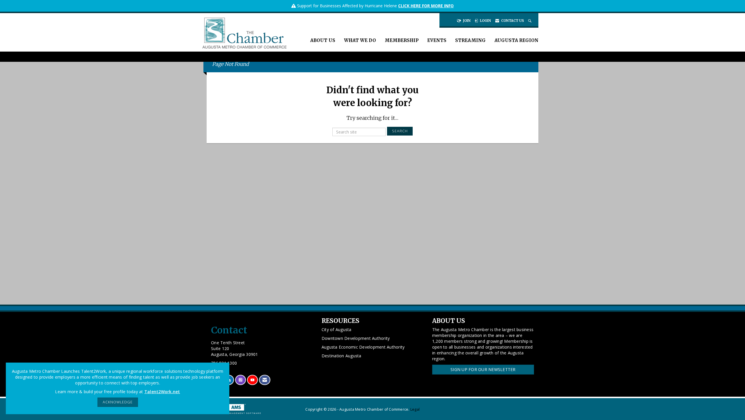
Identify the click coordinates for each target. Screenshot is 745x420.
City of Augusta (337, 329)
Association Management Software (234, 413)
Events (436, 40)
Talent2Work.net (162, 391)
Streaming (470, 40)
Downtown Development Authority (356, 338)
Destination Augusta (341, 356)
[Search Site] (530, 21)
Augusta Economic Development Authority (363, 347)
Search (400, 131)
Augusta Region (516, 40)
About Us (322, 40)
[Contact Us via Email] (264, 380)
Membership (401, 40)
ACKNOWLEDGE (118, 402)
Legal (415, 409)
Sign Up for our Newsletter (483, 369)
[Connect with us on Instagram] (240, 380)
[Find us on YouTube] (252, 380)
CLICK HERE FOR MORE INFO (426, 5)
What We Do (360, 40)
